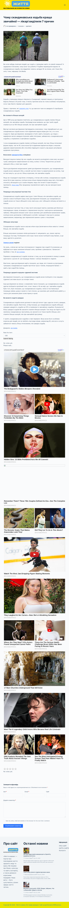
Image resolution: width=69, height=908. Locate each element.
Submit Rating (8, 338)
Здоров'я (28, 26)
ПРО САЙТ (63, 846)
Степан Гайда (28, 858)
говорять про (24, 108)
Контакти (62, 850)
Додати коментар (9, 800)
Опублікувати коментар (13, 826)
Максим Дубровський (30, 874)
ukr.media (14, 328)
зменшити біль (17, 155)
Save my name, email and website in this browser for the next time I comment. (28, 821)
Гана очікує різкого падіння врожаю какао (36, 872)
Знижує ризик (8, 243)
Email (27, 792)
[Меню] (65, 5)
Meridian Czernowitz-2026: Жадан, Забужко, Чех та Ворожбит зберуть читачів (38, 889)
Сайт (47, 792)
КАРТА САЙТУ (64, 848)
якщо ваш (15, 185)
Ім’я (5, 792)
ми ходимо (21, 252)
